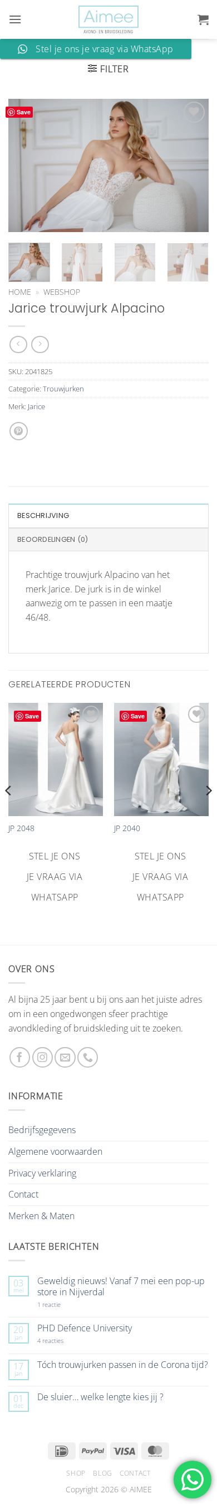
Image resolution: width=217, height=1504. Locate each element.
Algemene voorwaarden (55, 1151)
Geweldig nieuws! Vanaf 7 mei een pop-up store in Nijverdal (121, 1286)
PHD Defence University (84, 1328)
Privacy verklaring (42, 1173)
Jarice (36, 406)
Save (24, 112)
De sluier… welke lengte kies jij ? (100, 1397)
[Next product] (18, 344)
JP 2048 (21, 828)
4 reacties (63, 1340)
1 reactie (61, 1304)
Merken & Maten (41, 1216)
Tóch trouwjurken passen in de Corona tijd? (122, 1365)
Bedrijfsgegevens (42, 1130)
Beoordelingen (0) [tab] (52, 539)
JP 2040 (127, 828)
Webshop (61, 291)
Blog (102, 1473)
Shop (75, 1473)
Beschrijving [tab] (43, 515)
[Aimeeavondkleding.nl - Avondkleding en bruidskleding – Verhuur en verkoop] (108, 20)
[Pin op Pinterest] (18, 431)
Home (19, 291)
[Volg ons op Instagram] (42, 1057)
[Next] (191, 165)
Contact (23, 1194)
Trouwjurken (63, 389)
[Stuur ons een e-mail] (65, 1057)
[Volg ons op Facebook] (19, 1057)
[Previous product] (39, 344)
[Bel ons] (87, 1057)
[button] (15, 19)
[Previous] (26, 165)
